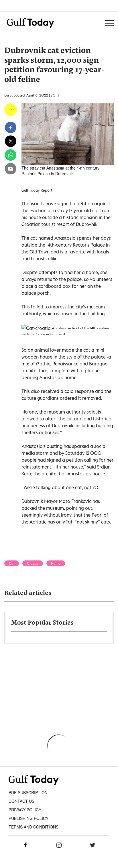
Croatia (32, 563)
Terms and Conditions (33, 827)
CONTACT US (21, 801)
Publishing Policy (28, 818)
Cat (11, 563)
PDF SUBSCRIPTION (28, 792)
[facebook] (10, 127)
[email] (10, 168)
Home (55, 563)
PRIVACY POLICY (25, 809)
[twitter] (10, 141)
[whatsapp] (10, 155)
